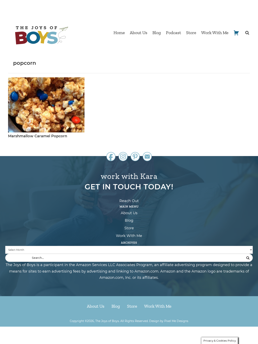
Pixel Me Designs (176, 321)
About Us (129, 213)
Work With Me (129, 236)
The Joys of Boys (41, 35)
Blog (129, 220)
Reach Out (129, 201)
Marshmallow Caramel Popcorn (37, 136)
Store (129, 228)
